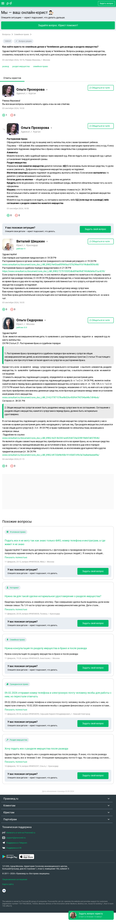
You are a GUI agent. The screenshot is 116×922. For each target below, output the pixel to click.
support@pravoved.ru (16, 838)
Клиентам (9, 805)
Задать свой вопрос (95, 229)
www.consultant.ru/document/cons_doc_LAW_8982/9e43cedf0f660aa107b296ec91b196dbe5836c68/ (50, 264)
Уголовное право (18, 532)
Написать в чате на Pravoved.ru (20, 833)
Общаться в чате (101, 87)
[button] (91, 915)
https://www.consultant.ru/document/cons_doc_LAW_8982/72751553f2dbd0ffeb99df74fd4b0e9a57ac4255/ (53, 271)
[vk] (4, 890)
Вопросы (6, 34)
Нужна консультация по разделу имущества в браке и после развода (46, 648)
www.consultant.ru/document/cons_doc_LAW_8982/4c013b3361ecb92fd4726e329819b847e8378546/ (51, 438)
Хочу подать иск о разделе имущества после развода (36, 748)
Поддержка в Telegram (16, 843)
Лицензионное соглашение (14, 879)
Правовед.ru (10, 798)
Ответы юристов (12, 78)
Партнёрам (10, 819)
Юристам (8, 812)
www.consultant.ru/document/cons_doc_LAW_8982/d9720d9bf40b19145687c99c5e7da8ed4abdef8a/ (50, 455)
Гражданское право (19, 684)
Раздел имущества (18, 740)
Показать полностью (16, 557)
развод (5, 66)
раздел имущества (21, 66)
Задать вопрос (106, 3)
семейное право (40, 66)
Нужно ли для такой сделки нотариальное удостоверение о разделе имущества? (53, 596)
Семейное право (21, 34)
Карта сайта (8, 884)
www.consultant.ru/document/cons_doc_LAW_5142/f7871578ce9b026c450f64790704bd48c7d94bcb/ (50, 397)
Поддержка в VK (14, 848)
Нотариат (14, 588)
